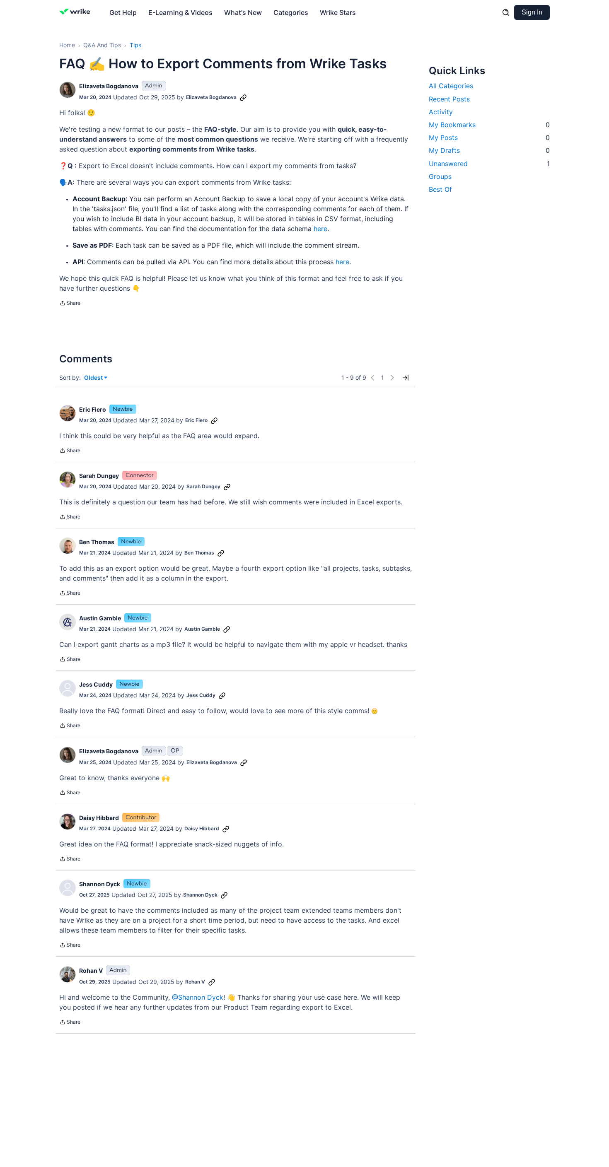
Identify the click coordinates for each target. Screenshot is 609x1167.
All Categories (451, 86)
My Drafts (489, 150)
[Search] (505, 12)
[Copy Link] (243, 97)
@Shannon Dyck (197, 997)
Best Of (440, 189)
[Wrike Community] (76, 12)
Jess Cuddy (96, 684)
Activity (441, 111)
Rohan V (91, 970)
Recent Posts (449, 98)
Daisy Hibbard (99, 817)
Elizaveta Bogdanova (108, 85)
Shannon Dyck (99, 883)
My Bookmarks (489, 124)
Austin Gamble (100, 618)
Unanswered (489, 163)
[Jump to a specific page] (405, 377)
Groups (440, 176)
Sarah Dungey (99, 475)
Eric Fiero (92, 409)
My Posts (489, 137)
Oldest (94, 378)
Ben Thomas (96, 541)
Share (69, 304)
